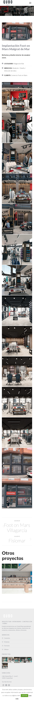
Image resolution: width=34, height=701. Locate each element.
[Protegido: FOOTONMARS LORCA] (11, 660)
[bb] (17, 341)
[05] (17, 219)
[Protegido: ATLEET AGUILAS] (5, 660)
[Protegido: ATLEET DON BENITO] (17, 660)
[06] (17, 250)
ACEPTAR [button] (24, 695)
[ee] (17, 432)
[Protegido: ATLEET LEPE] (23, 660)
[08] (17, 493)
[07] (17, 280)
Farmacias (7, 645)
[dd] (17, 402)
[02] (17, 128)
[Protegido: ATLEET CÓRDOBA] (29, 660)
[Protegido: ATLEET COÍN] (5, 666)
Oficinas (6, 649)
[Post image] (17, 579)
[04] (17, 189)
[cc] (17, 371)
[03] (17, 158)
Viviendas (6, 642)
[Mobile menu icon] (30, 3)
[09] (17, 463)
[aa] (17, 311)
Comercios (7, 638)
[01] (17, 97)
